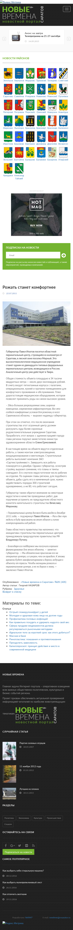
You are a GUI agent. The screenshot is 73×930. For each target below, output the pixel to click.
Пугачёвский (63, 96)
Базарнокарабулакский (52, 159)
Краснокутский (41, 127)
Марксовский (8, 127)
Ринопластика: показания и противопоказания (35, 639)
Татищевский (52, 80)
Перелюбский (30, 112)
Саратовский (8, 96)
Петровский (19, 112)
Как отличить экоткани (15, 894)
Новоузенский (52, 112)
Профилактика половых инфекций (28, 618)
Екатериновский (30, 143)
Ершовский (19, 143)
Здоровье (19, 588)
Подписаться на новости (18, 852)
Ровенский (52, 96)
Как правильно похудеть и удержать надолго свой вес (39, 622)
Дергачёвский (52, 143)
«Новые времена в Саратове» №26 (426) (43, 581)
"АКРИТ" (29, 918)
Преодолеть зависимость (23, 642)
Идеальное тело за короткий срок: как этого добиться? (39, 632)
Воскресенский (63, 143)
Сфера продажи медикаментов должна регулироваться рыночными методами (31, 627)
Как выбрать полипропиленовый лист (22, 883)
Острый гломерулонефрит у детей (28, 612)
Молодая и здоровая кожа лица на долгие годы (35, 615)
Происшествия (54, 818)
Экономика (24, 818)
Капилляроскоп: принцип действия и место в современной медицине (34, 647)
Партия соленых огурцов (32, 743)
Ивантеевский (8, 143)
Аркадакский (8, 175)
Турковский (41, 80)
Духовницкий (41, 143)
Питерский (8, 112)
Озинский (41, 112)
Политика (9, 818)
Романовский (41, 96)
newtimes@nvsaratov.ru (59, 918)
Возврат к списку (12, 592)
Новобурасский (63, 112)
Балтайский (19, 159)
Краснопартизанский (30, 127)
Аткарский (63, 159)
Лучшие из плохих (29, 789)
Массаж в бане (17, 635)
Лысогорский (19, 127)
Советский (63, 80)
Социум (8, 824)
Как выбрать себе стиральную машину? (23, 871)
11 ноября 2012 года (30, 767)
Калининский (63, 127)
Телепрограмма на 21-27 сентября (42, 36)
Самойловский (19, 96)
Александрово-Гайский (19, 177)
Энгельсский (8, 80)
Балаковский (41, 159)
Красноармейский (52, 127)
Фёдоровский (30, 80)
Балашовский (30, 159)
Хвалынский (19, 80)
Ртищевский (30, 96)
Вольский (8, 159)
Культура (38, 818)
